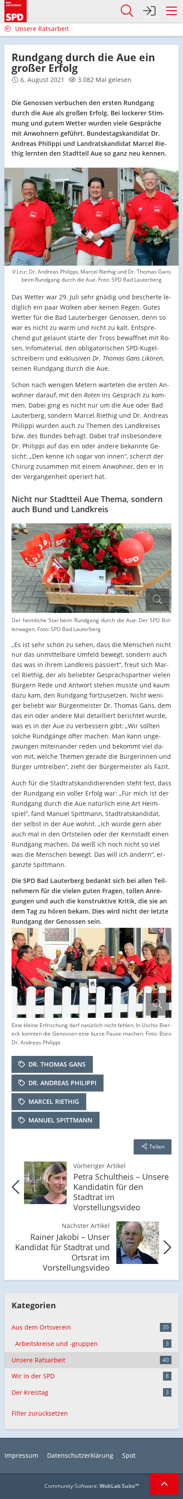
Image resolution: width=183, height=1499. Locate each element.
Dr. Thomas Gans (57, 1064)
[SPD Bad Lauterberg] (15, 10)
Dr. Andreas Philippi (62, 1083)
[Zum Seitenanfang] (164, 1484)
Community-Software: (91, 1486)
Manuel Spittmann (60, 1120)
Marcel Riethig (53, 1101)
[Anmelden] (149, 11)
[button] (171, 11)
